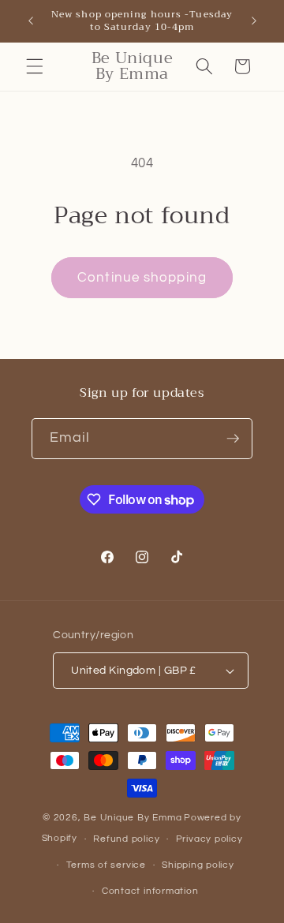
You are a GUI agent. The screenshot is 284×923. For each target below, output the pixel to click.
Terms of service (106, 865)
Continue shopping (142, 277)
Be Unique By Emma (132, 818)
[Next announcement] (254, 21)
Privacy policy (209, 839)
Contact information (150, 891)
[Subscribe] (233, 438)
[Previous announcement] (30, 21)
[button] (35, 66)
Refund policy (126, 839)
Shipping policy (198, 865)
